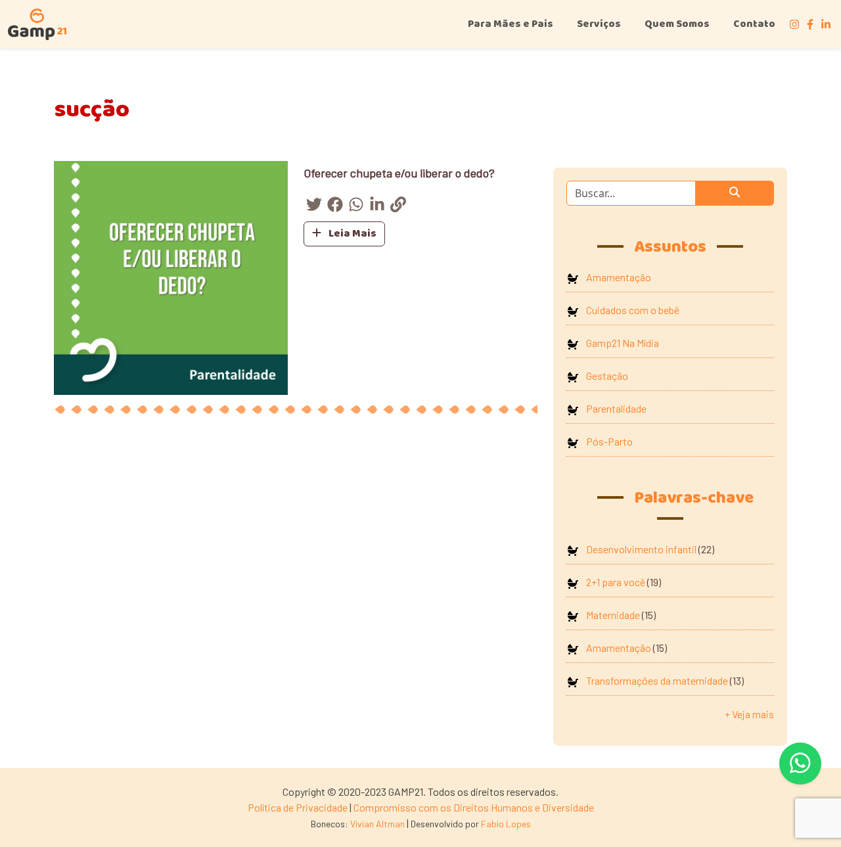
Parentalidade (616, 408)
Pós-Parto (609, 441)
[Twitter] (314, 206)
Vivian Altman (377, 823)
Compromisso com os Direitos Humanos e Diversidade (473, 807)
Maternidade (613, 614)
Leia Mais (351, 233)
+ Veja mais (749, 714)
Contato (754, 24)
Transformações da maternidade (657, 680)
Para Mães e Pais (510, 24)
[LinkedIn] (377, 206)
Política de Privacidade (298, 807)
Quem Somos (677, 24)
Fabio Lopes (506, 823)
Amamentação (618, 277)
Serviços (599, 24)
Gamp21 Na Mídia (622, 342)
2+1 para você (615, 582)
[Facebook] (335, 206)
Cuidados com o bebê (632, 310)
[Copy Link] (398, 206)
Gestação (607, 375)
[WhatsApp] (356, 206)
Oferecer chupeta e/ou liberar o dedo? (399, 173)
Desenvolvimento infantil (641, 549)
